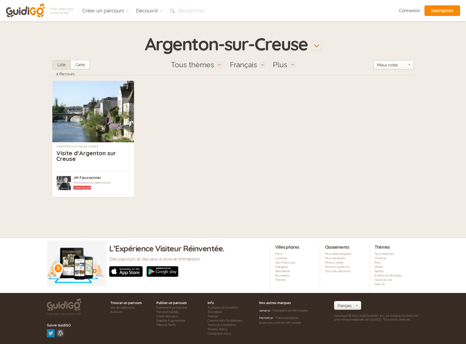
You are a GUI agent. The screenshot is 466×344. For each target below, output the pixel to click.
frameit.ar (266, 318)
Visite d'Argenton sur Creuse (86, 156)
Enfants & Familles (388, 275)
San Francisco (285, 262)
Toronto (280, 280)
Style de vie (383, 280)
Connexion (409, 10)
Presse (213, 316)
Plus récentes (335, 258)
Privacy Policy (218, 329)
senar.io (264, 310)
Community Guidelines (225, 320)
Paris (278, 254)
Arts (378, 262)
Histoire (380, 258)
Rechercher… (192, 11)
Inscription (442, 10)
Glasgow (281, 267)
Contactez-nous (219, 333)
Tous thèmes (384, 254)
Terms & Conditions (222, 325)
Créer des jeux (167, 316)
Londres (281, 258)
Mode (379, 267)
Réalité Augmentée (170, 320)
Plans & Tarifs (166, 325)
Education (215, 312)
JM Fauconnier (87, 177)
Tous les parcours (338, 271)
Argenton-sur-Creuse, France (77, 146)
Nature (380, 284)
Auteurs (116, 312)
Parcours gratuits (337, 267)
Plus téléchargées (338, 254)
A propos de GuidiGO (223, 307)
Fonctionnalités (167, 312)
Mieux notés (334, 262)
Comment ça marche (171, 307)
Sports (379, 271)
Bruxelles (282, 275)
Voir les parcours (122, 307)
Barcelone (282, 271)
